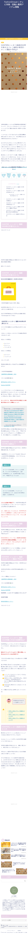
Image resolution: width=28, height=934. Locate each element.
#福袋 (21, 410)
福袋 (2, 42)
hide (18, 184)
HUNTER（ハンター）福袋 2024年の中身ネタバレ (15, 187)
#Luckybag (20, 412)
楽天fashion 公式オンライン (8, 382)
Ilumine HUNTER (5, 385)
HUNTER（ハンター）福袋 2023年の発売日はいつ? (15, 203)
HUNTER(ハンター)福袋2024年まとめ (15, 214)
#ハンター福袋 (12, 421)
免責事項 (19, 930)
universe (14, 176)
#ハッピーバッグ (18, 415)
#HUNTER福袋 (17, 417)
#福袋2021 (11, 412)
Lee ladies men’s (4, 175)
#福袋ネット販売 (15, 419)
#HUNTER (11, 417)
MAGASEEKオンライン (7, 601)
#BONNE (6, 417)
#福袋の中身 (17, 414)
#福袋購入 (6, 421)
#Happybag (10, 415)
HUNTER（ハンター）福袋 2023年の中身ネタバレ (15, 191)
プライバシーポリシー (11, 930)
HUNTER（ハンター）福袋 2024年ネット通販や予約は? (15, 207)
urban (24, 174)
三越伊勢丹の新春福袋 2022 (8, 374)
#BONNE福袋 (7, 419)
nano (14, 174)
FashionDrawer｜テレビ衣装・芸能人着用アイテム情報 (14, 4)
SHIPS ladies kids (19, 175)
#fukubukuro (11, 414)
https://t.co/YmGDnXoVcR (12, 410)
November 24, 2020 (9, 426)
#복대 (16, 412)
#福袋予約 (21, 419)
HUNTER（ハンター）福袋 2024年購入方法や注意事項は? (15, 211)
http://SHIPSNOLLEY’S (9, 175)
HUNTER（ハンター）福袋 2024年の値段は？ (15, 199)
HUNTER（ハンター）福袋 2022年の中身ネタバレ (17, 195)
